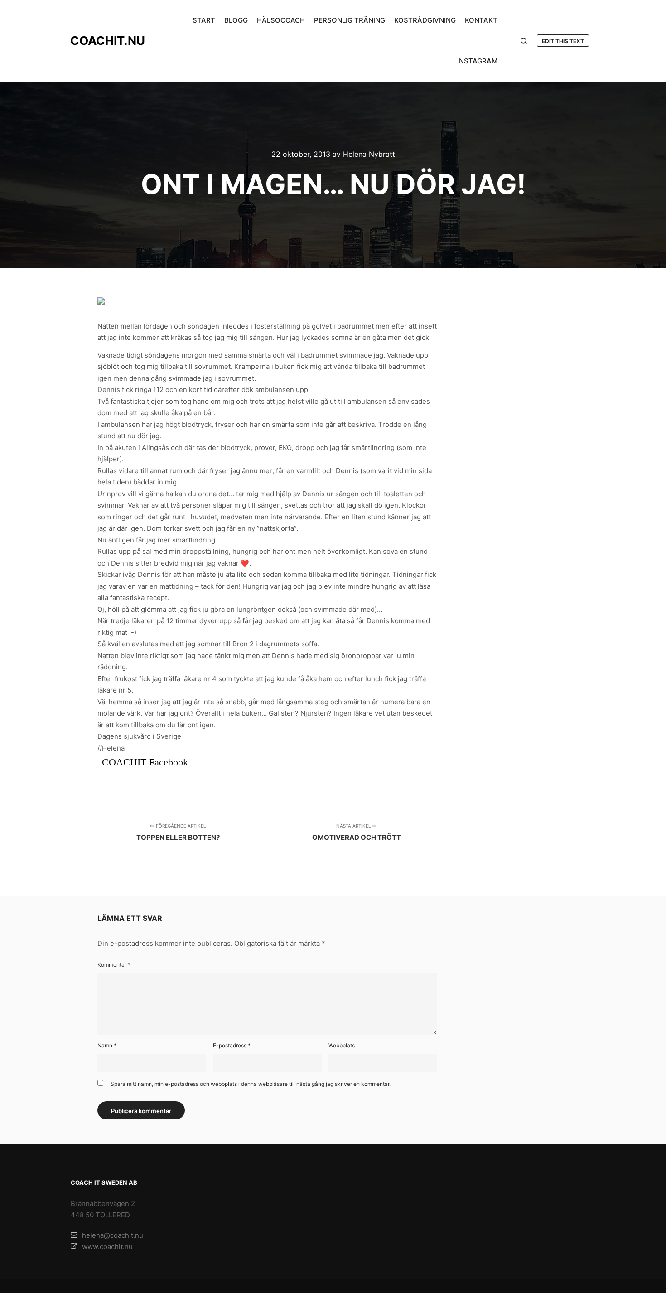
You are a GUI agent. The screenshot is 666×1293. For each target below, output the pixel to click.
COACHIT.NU (107, 41)
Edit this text (563, 41)
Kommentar (113, 964)
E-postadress (232, 1045)
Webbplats (341, 1045)
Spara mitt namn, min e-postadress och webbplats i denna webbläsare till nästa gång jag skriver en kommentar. (251, 1083)
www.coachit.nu (107, 1246)
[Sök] (524, 41)
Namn (106, 1045)
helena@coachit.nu (112, 1235)
